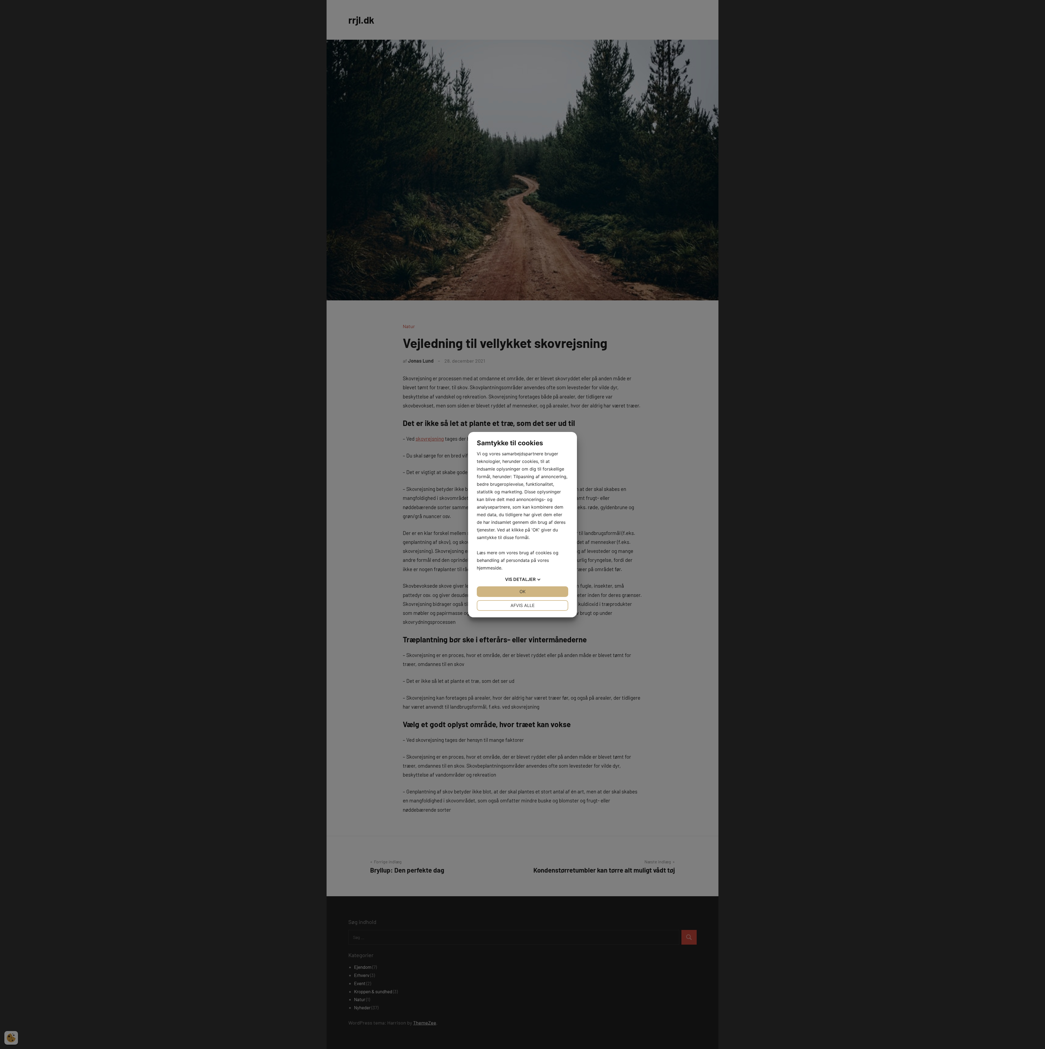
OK (522, 591)
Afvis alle (523, 605)
